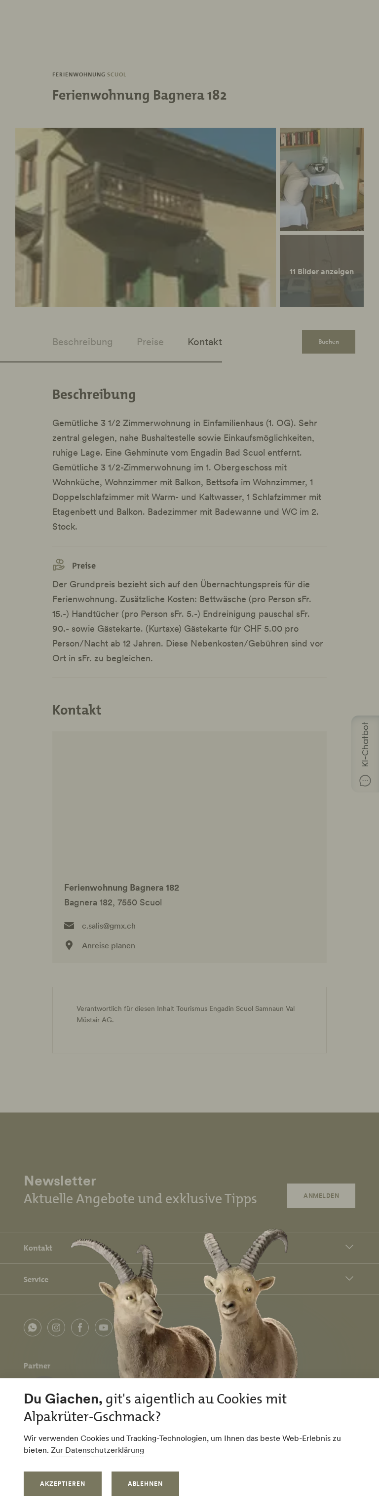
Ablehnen (145, 1483)
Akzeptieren (62, 1483)
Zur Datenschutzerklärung (97, 1450)
